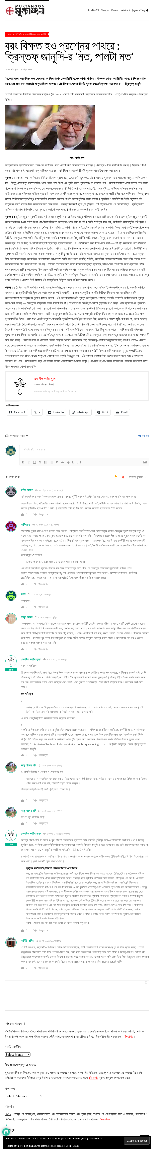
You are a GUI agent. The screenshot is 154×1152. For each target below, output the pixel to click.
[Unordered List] (51, 462)
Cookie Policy (72, 1145)
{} (73, 461)
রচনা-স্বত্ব (36, 34)
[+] (79, 461)
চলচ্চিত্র (25, 34)
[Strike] (40, 462)
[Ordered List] (46, 462)
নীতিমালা (115, 10)
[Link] (68, 462)
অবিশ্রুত (25, 524)
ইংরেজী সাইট (93, 10)
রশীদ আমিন (27, 490)
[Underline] (34, 462)
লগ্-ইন (145, 435)
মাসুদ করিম (27, 617)
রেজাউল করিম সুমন (31, 659)
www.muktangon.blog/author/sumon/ (55, 391)
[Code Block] (62, 462)
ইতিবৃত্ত (104, 10)
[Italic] (29, 462)
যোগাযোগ (125, 10)
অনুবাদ (10, 34)
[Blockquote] (57, 462)
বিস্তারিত (128, 1036)
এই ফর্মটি (93, 1078)
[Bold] (23, 462)
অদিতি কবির (27, 940)
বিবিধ (30, 34)
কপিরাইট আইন (17, 34)
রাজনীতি (43, 34)
